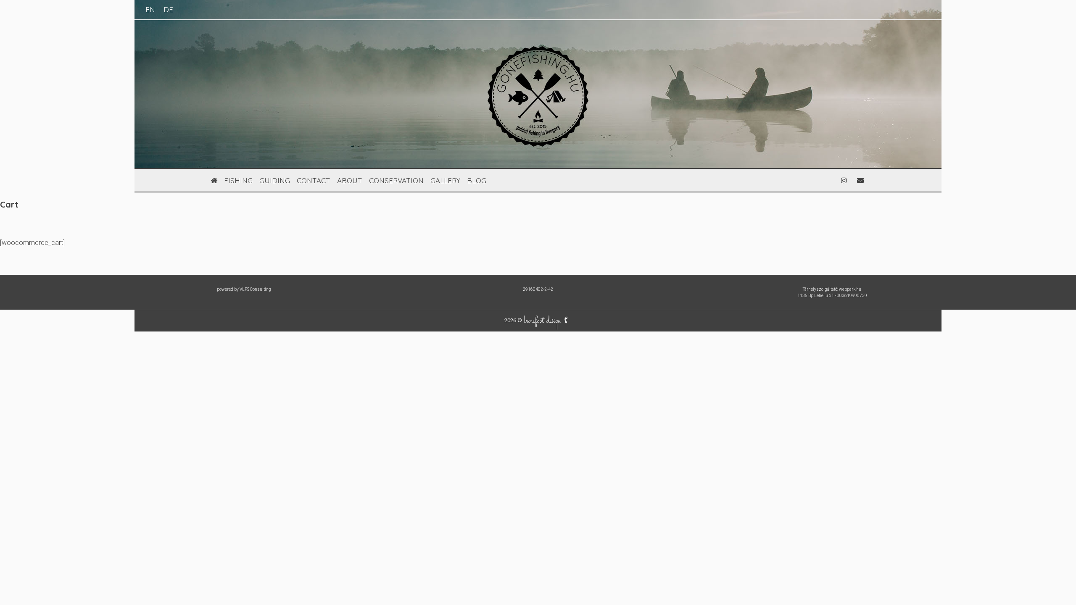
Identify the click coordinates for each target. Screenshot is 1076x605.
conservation (396, 180)
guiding (274, 180)
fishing (238, 180)
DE (168, 9)
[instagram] (844, 180)
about (349, 180)
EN (150, 9)
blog (476, 180)
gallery (445, 180)
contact (313, 180)
